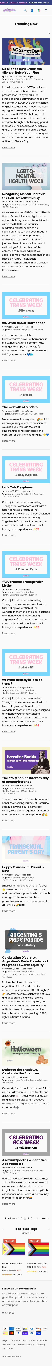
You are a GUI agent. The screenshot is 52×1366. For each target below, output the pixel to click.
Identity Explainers (34, 494)
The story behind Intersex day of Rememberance (25, 780)
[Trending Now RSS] (49, 33)
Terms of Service (26, 1344)
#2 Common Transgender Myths (22, 584)
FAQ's (4, 1340)
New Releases (41, 1080)
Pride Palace (39, 974)
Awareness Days (17, 79)
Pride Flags (20, 82)
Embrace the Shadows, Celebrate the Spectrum (21, 1071)
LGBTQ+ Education (34, 79)
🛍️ (39, 10)
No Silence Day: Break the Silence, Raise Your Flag (22, 71)
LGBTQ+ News (8, 82)
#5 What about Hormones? (23, 323)
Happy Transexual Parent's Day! (23, 869)
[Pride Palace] (9, 10)
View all (26, 1233)
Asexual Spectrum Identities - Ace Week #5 (25, 1162)
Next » (45, 1218)
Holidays (30, 592)
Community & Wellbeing (37, 204)
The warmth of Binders (20, 407)
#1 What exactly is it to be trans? (22, 682)
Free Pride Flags (26, 1229)
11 (37, 1218)
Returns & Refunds (38, 1340)
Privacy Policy (8, 1344)
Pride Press (7, 977)
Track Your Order (18, 1340)
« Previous (9, 1218)
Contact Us (7, 1348)
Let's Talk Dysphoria (17, 487)
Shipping (41, 1344)
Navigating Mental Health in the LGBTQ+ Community (23, 196)
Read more (8, 147)
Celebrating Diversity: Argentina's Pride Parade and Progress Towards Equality (25, 961)
